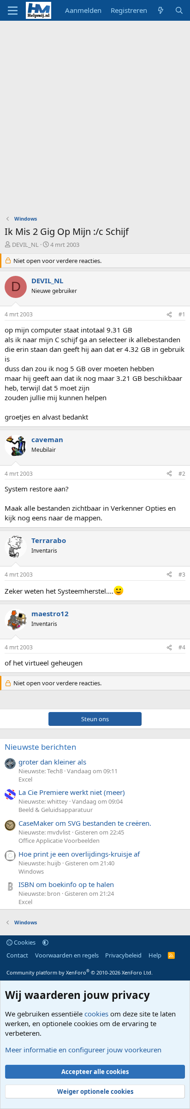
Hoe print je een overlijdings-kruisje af (79, 853)
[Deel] (169, 314)
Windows (31, 871)
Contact (17, 955)
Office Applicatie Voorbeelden (59, 840)
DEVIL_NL (25, 244)
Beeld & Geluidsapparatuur (55, 809)
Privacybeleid (123, 955)
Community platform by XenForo (79, 972)
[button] (45, 942)
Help (154, 955)
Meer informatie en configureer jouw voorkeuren (83, 1049)
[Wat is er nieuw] (161, 10)
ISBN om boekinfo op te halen (66, 884)
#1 (181, 314)
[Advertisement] (95, 120)
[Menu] (13, 10)
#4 (181, 647)
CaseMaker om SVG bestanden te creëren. (84, 823)
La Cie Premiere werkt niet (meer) (71, 792)
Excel (25, 779)
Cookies (24, 942)
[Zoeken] (179, 10)
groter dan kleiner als (52, 761)
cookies (96, 1013)
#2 (181, 474)
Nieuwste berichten (41, 746)
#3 (181, 574)
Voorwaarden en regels (67, 955)
